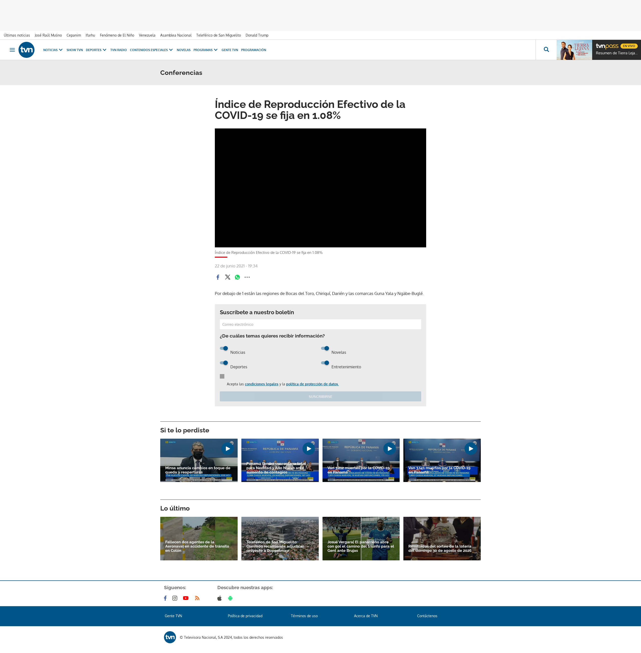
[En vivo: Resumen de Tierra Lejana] (574, 50)
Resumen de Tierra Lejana (617, 53)
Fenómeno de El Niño (117, 35)
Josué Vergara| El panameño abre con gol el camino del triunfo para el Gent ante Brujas (361, 546)
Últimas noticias (17, 35)
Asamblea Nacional (176, 35)
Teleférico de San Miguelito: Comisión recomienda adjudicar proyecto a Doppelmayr (275, 546)
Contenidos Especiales (149, 50)
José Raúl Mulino (48, 35)
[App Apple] (220, 598)
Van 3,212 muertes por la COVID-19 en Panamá (359, 470)
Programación (253, 50)
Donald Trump (257, 35)
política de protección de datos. (312, 384)
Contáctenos (427, 616)
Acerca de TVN (366, 616)
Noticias (50, 50)
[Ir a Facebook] (166, 598)
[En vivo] (600, 44)
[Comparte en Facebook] (218, 277)
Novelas (184, 50)
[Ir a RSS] (198, 598)
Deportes (93, 50)
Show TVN (75, 50)
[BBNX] (170, 637)
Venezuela (147, 35)
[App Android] (231, 598)
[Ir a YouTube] (187, 598)
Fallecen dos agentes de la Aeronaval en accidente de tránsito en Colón (197, 546)
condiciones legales (261, 384)
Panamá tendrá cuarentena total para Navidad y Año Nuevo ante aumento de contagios (276, 468)
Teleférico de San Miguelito (218, 35)
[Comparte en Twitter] (228, 277)
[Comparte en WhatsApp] (237, 277)
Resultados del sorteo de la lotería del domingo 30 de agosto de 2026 (439, 548)
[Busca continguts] (546, 50)
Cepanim (74, 35)
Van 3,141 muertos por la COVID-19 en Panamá (439, 470)
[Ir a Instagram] (175, 598)
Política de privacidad (245, 616)
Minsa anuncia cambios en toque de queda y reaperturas (197, 470)
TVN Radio (118, 50)
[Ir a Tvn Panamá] (27, 50)
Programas (203, 50)
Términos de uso (304, 616)
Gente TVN (230, 50)
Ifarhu (90, 35)
